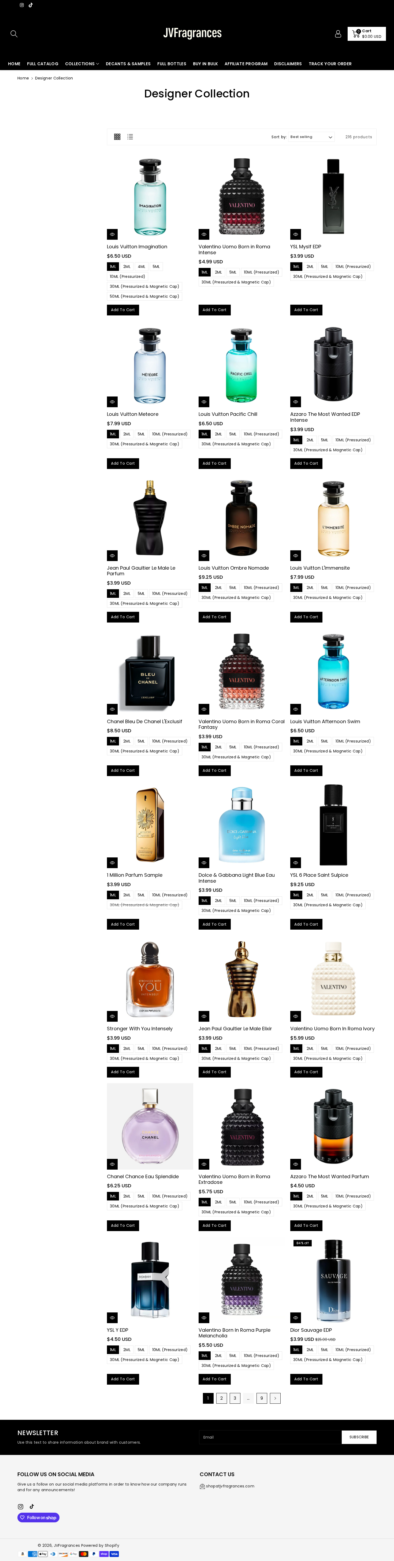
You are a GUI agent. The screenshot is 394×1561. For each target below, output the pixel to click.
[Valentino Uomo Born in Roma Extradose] (242, 1126)
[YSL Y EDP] (150, 1280)
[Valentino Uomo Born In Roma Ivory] (333, 978)
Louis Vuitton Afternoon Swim (325, 721)
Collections (80, 64)
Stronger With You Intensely (140, 1028)
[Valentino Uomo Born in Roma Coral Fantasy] (242, 671)
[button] (367, 34)
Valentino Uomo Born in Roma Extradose (234, 1179)
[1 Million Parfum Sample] (150, 825)
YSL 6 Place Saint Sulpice (319, 875)
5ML (156, 266)
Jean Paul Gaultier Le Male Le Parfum (141, 571)
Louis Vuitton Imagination (137, 246)
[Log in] (338, 34)
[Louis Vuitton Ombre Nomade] (242, 518)
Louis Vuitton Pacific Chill (228, 414)
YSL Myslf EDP (305, 246)
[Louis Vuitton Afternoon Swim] (333, 671)
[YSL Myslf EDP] (333, 196)
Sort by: (279, 137)
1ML (113, 266)
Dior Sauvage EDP (311, 1330)
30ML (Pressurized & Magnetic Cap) (144, 286)
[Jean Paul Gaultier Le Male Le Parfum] (150, 518)
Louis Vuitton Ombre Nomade (234, 568)
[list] (130, 137)
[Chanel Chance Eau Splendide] (150, 1126)
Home (23, 78)
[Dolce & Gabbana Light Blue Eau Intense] (242, 825)
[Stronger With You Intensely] (150, 978)
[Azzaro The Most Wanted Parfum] (333, 1126)
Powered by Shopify (100, 1545)
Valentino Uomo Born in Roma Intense (234, 249)
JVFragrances (67, 1545)
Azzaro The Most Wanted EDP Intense (325, 417)
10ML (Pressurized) (127, 276)
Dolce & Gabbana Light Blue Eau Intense (237, 878)
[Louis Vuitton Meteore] (150, 364)
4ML (142, 266)
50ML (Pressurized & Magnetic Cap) (144, 296)
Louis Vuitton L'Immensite (320, 568)
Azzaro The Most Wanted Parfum (329, 1176)
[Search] (14, 34)
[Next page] (275, 1398)
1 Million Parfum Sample (134, 875)
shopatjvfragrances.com (230, 1486)
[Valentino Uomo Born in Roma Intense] (242, 196)
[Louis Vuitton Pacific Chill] (242, 364)
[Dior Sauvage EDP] (333, 1280)
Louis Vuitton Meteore (132, 414)
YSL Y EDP (117, 1330)
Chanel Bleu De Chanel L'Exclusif (144, 721)
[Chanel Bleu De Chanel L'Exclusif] (150, 671)
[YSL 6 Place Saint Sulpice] (333, 825)
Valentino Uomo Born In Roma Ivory (332, 1028)
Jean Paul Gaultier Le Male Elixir (235, 1028)
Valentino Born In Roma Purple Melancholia (234, 1333)
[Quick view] (112, 234)
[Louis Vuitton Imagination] (150, 196)
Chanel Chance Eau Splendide (143, 1176)
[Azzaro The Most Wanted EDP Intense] (333, 364)
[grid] (117, 137)
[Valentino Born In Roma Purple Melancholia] (242, 1280)
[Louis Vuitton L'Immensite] (333, 518)
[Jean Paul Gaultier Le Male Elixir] (242, 978)
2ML (127, 266)
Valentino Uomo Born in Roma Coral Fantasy (242, 724)
